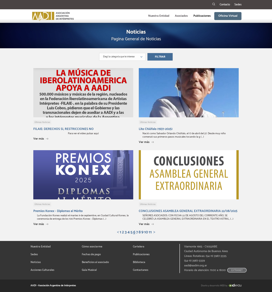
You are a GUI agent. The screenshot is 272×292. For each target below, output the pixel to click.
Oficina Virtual (227, 15)
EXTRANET (237, 270)
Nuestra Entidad (158, 15)
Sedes (237, 4)
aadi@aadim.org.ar (195, 266)
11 (150, 232)
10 (146, 232)
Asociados (181, 15)
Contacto (225, 4)
